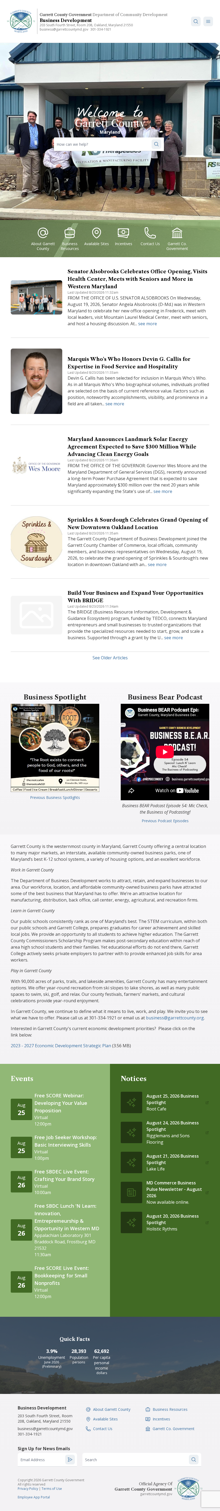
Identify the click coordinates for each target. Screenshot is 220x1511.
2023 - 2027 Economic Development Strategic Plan (61, 1046)
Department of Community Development (130, 14)
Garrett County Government (65, 14)
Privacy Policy (28, 1488)
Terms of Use (52, 1488)
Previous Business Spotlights (55, 797)
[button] (208, 21)
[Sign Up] (70, 1459)
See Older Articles (110, 658)
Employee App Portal (34, 1497)
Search (91, 1459)
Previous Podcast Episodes (165, 820)
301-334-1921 (100, 29)
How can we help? (72, 144)
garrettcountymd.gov (156, 1494)
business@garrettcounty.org (175, 1018)
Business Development (66, 20)
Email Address (32, 1459)
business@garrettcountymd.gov (64, 29)
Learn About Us (110, 154)
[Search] (196, 21)
